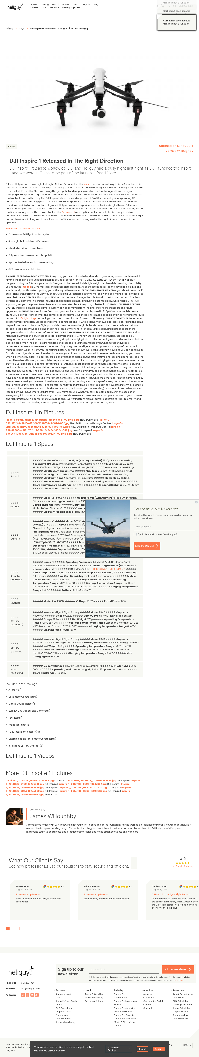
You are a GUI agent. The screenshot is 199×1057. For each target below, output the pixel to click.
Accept (158, 1049)
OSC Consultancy (65, 1008)
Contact (147, 1008)
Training (44, 4)
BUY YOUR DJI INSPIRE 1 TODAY (23, 228)
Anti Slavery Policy (94, 997)
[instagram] (37, 995)
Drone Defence (63, 1018)
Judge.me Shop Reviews (28, 894)
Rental (55, 4)
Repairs (86, 4)
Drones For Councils (124, 1015)
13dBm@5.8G (100, 569)
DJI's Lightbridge (27, 318)
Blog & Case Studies (183, 994)
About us (147, 994)
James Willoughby (179, 151)
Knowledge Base (181, 1015)
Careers (147, 1004)
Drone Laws (178, 997)
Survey (65, 4)
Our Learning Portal (153, 1001)
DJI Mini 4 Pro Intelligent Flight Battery (171, 894)
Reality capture (71, 7)
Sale (58, 997)
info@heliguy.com (30, 989)
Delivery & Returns (94, 1001)
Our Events (148, 997)
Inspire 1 (88, 184)
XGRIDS (76, 4)
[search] (157, 6)
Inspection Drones (123, 1011)
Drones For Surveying (124, 1008)
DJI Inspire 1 (68, 212)
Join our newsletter (176, 969)
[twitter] (32, 995)
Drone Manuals (180, 1018)
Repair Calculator (181, 1008)
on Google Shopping (183, 866)
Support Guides (180, 1011)
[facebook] (27, 995)
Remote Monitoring (65, 1022)
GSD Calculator (180, 1001)
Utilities (34, 7)
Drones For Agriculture (125, 1018)
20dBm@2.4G (117, 569)
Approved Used (63, 994)
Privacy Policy (178, 980)
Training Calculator (182, 1004)
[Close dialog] (196, 502)
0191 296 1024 (27, 983)
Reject (142, 1049)
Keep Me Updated (144, 546)
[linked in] (23, 995)
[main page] (15, 6)
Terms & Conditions (95, 994)
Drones (33, 4)
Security (54, 7)
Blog (96, 4)
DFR (44, 7)
